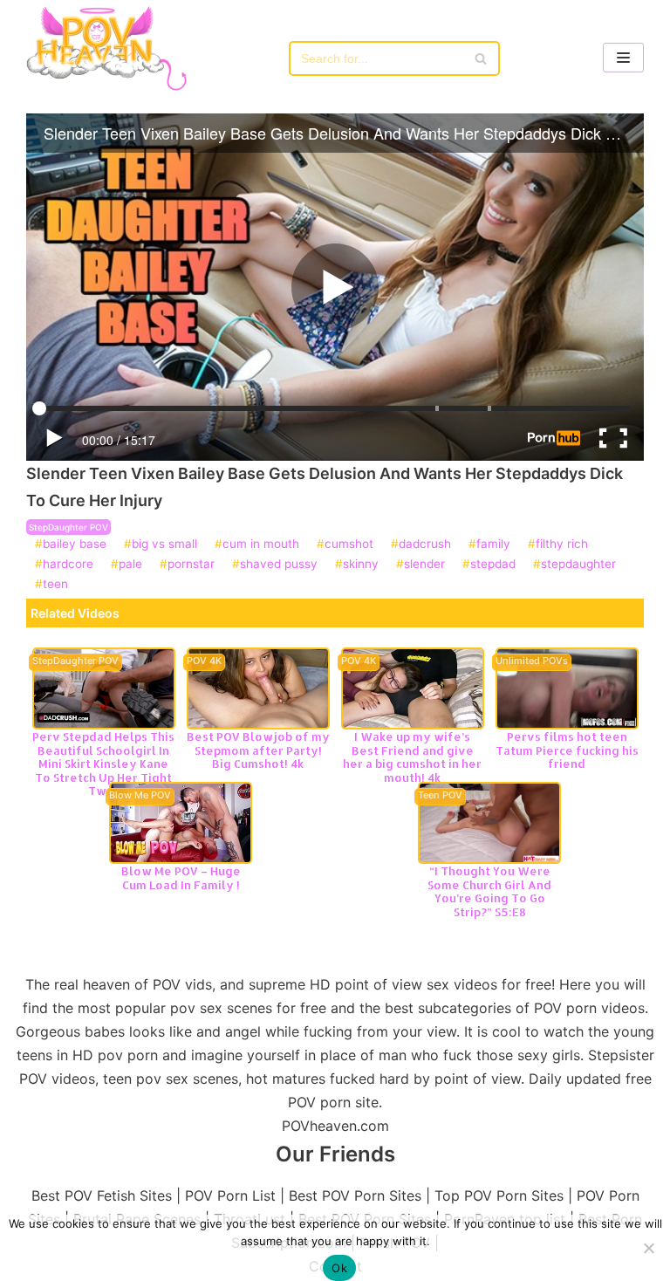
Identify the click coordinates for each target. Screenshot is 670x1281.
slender (424, 564)
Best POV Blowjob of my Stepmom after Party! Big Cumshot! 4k (258, 750)
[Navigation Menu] (623, 57)
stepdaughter (578, 564)
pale (130, 564)
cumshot (349, 544)
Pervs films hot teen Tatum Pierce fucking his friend (567, 750)
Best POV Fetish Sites (101, 1195)
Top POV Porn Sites (499, 1195)
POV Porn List (230, 1195)
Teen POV (440, 796)
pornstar (191, 564)
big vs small (164, 544)
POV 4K (204, 661)
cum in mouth (260, 544)
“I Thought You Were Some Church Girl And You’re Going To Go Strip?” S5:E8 (489, 891)
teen (55, 585)
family (493, 544)
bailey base (74, 544)
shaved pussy (279, 564)
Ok (339, 1268)
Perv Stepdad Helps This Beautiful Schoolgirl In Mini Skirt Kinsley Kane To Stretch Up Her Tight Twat (103, 764)
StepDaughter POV (68, 527)
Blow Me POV (140, 796)
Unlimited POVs (532, 661)
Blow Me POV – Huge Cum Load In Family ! (181, 878)
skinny (361, 564)
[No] (648, 1248)
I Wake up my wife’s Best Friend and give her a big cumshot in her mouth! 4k (412, 757)
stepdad (493, 564)
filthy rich (562, 544)
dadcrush (425, 544)
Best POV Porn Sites (355, 1195)
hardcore (68, 564)
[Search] (480, 58)
